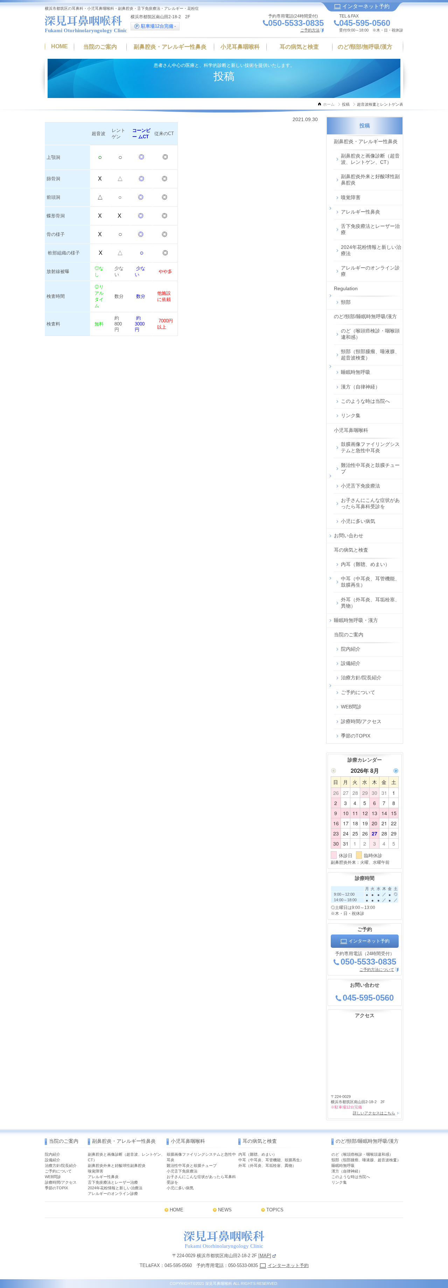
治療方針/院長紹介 (361, 677)
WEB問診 (351, 706)
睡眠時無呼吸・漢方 (356, 620)
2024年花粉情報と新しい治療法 (371, 250)
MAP (265, 1255)
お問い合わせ (348, 535)
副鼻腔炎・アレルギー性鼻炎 (366, 141)
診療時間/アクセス (361, 721)
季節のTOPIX (355, 735)
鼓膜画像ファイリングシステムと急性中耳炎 (370, 447)
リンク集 (350, 415)
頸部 (346, 302)
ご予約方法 (310, 30)
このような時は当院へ (365, 401)
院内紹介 (350, 649)
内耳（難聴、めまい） (365, 564)
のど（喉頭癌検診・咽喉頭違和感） (370, 334)
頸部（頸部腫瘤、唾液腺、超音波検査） (370, 354)
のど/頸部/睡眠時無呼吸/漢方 (365, 316)
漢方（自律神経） (360, 387)
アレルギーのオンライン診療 (370, 271)
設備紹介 (350, 663)
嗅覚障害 (350, 197)
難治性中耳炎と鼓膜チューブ (370, 468)
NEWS (225, 1209)
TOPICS (275, 1209)
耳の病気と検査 (351, 550)
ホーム (329, 104)
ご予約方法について (376, 969)
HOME (176, 1209)
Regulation (346, 288)
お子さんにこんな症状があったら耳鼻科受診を (370, 503)
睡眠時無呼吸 (355, 372)
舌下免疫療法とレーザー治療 (370, 229)
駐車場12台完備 (157, 26)
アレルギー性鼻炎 (360, 212)
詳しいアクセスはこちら (374, 1113)
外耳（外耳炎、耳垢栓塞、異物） (370, 603)
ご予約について (358, 692)
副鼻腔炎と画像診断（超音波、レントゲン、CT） (370, 159)
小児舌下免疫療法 (360, 486)
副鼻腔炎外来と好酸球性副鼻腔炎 (370, 180)
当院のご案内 (348, 634)
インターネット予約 (365, 6)
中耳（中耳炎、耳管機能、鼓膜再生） (370, 582)
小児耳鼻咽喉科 (351, 430)
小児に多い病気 (358, 521)
